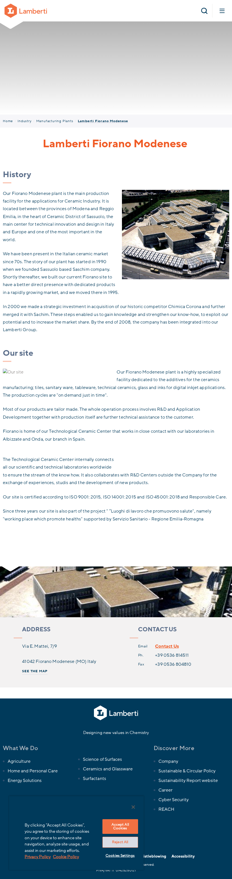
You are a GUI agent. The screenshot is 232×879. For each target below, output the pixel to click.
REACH (166, 809)
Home (8, 121)
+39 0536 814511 (172, 655)
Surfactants (94, 778)
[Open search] (204, 10)
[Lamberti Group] (26, 10)
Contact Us (167, 646)
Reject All (120, 842)
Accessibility (183, 856)
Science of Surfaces (102, 759)
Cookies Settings (120, 855)
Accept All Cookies (120, 826)
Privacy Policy (38, 857)
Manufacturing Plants (54, 121)
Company (168, 761)
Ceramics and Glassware (107, 769)
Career (165, 790)
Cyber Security (173, 800)
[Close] (133, 807)
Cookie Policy (66, 857)
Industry (24, 121)
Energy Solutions (25, 780)
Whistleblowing (151, 856)
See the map (35, 671)
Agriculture (19, 761)
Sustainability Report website (188, 780)
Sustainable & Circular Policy (187, 771)
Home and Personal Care (33, 771)
